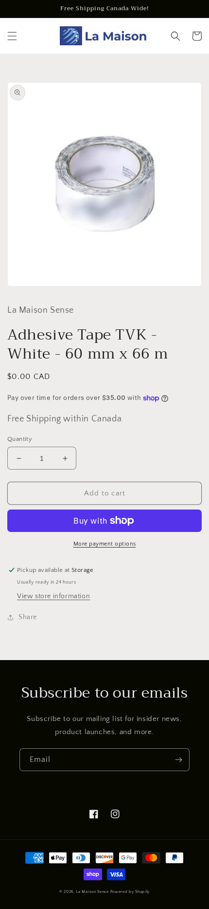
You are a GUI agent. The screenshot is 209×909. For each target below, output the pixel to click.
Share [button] (27, 617)
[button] (12, 36)
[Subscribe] (178, 759)
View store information (53, 596)
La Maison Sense (92, 892)
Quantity (19, 439)
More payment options (104, 544)
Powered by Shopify (130, 892)
